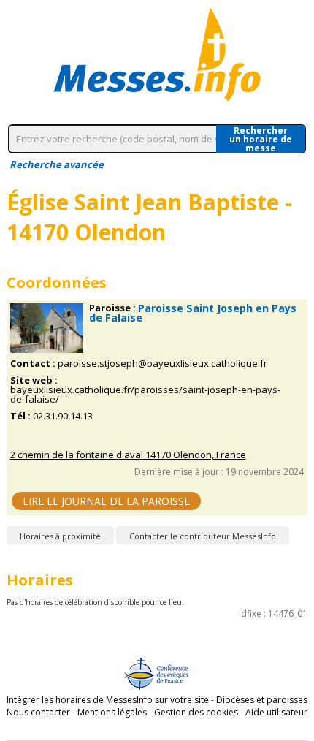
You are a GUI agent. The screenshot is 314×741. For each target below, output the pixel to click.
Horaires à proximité (60, 536)
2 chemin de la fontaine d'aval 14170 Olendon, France (128, 455)
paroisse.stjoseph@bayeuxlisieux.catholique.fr (162, 363)
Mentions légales (112, 712)
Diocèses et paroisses (261, 700)
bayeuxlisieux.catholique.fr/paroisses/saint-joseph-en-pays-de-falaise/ (145, 394)
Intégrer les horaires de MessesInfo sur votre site (108, 700)
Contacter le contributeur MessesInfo (202, 536)
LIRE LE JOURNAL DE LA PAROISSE (106, 501)
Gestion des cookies (196, 712)
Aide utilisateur (276, 712)
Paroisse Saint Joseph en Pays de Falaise (192, 312)
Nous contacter (38, 712)
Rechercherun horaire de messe (260, 139)
